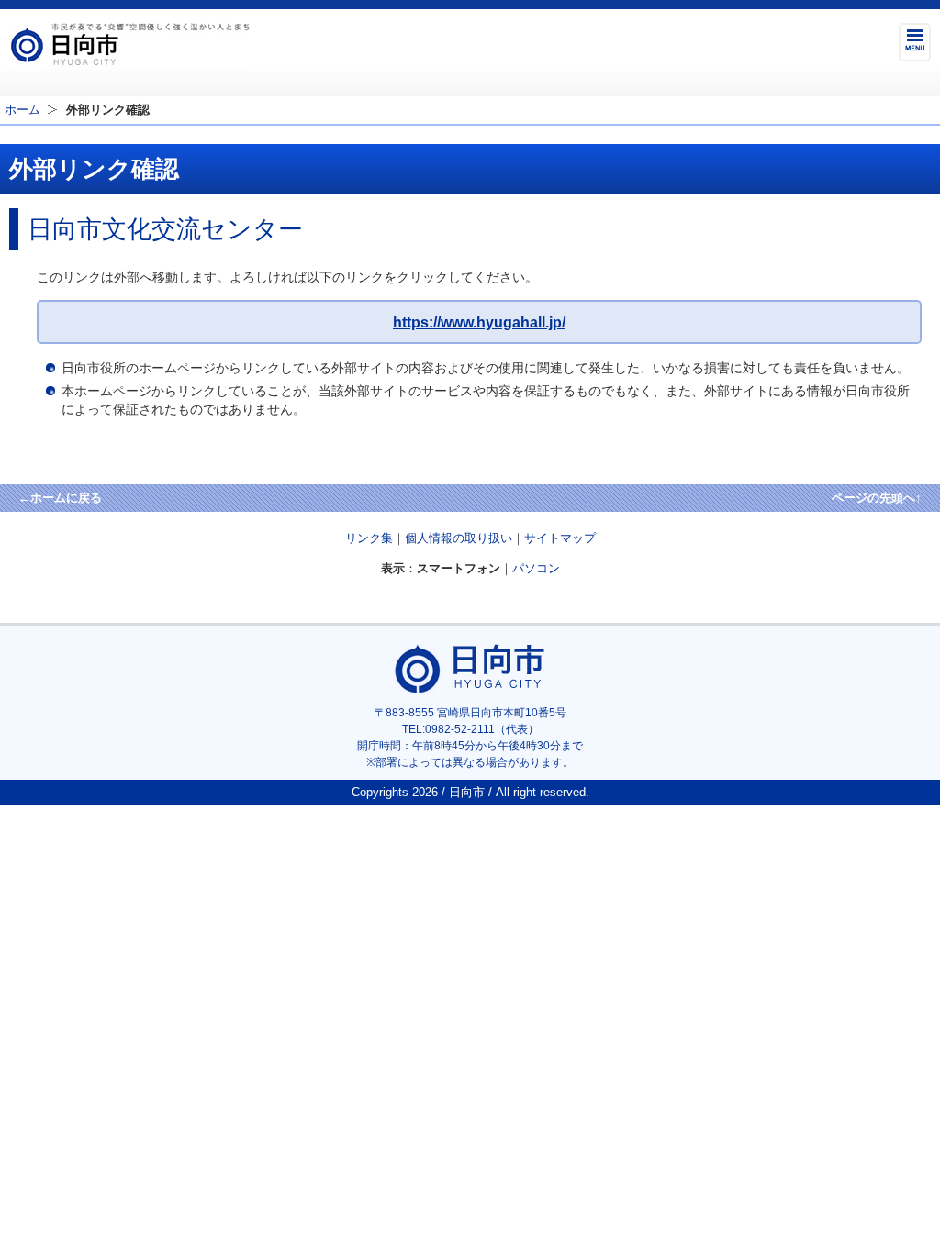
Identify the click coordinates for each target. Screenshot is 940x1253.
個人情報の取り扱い (458, 538)
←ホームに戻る (60, 498)
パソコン (536, 568)
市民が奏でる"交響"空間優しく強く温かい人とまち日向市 (129, 44)
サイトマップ (560, 538)
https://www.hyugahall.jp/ (479, 322)
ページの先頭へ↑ (877, 498)
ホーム (22, 109)
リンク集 (369, 538)
